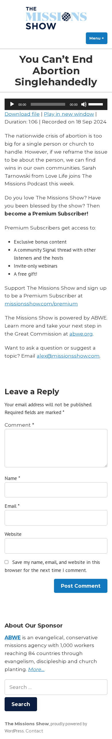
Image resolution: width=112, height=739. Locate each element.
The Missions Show (27, 723)
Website (13, 534)
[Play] (12, 104)
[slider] (96, 104)
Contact (34, 731)
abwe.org (81, 334)
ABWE (13, 637)
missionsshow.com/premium (41, 304)
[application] (56, 104)
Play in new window (69, 114)
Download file (22, 114)
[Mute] (84, 104)
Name (12, 478)
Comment (19, 425)
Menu (98, 38)
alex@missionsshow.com (68, 356)
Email (12, 506)
